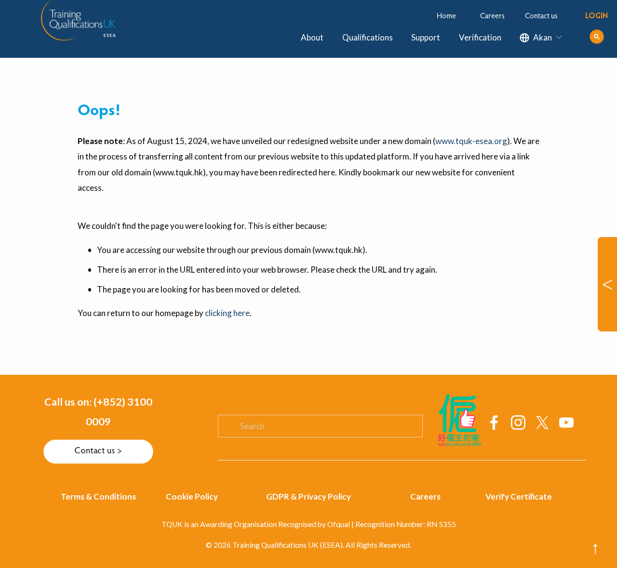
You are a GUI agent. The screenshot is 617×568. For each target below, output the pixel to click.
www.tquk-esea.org (471, 141)
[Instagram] (518, 422)
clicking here (227, 313)
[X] (542, 422)
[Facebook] (494, 422)
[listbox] (541, 37)
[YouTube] (566, 422)
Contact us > (98, 451)
